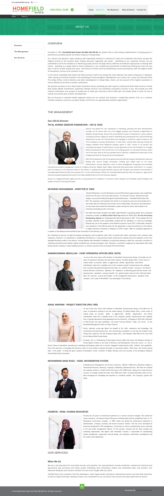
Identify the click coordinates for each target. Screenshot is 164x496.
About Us (25, 16)
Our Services (19, 58)
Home (91, 10)
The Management (21, 52)
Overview (18, 45)
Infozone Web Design (144, 490)
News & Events (128, 10)
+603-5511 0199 (58, 9)
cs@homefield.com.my (21, 2)
